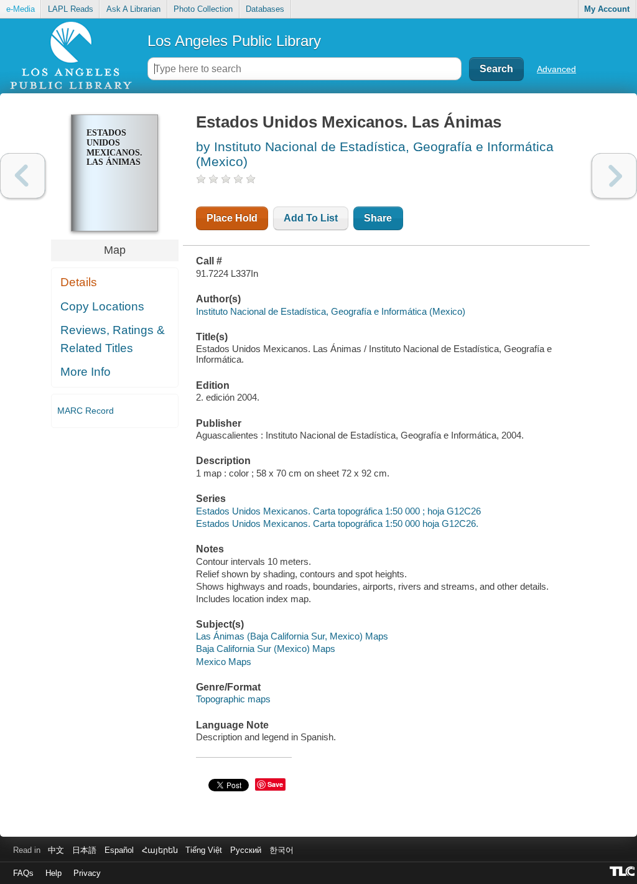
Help (53, 873)
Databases (265, 9)
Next (614, 175)
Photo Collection (203, 9)
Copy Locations (102, 306)
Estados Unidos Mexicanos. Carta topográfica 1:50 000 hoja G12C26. (337, 523)
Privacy (87, 873)
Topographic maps (233, 699)
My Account (607, 9)
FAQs (23, 873)
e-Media (20, 9)
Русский (245, 850)
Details (78, 282)
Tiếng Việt (203, 850)
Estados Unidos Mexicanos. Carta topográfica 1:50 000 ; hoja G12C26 (338, 511)
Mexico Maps (223, 661)
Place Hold (232, 218)
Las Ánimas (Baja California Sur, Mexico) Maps (292, 636)
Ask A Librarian (133, 9)
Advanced (556, 69)
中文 (56, 850)
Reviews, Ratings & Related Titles (112, 339)
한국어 (281, 850)
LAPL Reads (70, 9)
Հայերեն (160, 850)
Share (378, 218)
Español (119, 850)
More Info (85, 371)
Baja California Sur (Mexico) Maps (265, 648)
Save (275, 784)
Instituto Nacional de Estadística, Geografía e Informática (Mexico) (330, 311)
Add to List (311, 218)
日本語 (84, 850)
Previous (22, 175)
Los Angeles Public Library (234, 40)
